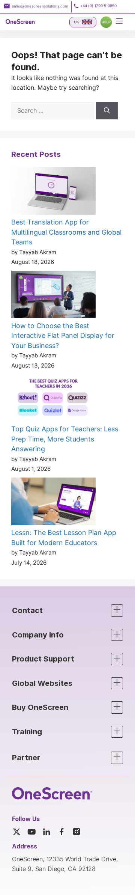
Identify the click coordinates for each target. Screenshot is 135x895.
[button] (67, 610)
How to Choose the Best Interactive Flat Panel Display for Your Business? (62, 336)
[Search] (107, 110)
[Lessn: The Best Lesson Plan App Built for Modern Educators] (53, 503)
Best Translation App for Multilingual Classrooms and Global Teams (66, 232)
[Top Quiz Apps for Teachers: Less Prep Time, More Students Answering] (53, 399)
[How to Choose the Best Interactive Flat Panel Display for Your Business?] (53, 296)
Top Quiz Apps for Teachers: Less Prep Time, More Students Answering (64, 439)
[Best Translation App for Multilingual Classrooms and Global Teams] (53, 192)
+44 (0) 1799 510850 (98, 6)
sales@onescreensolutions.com (40, 6)
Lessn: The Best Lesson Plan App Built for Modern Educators (63, 537)
